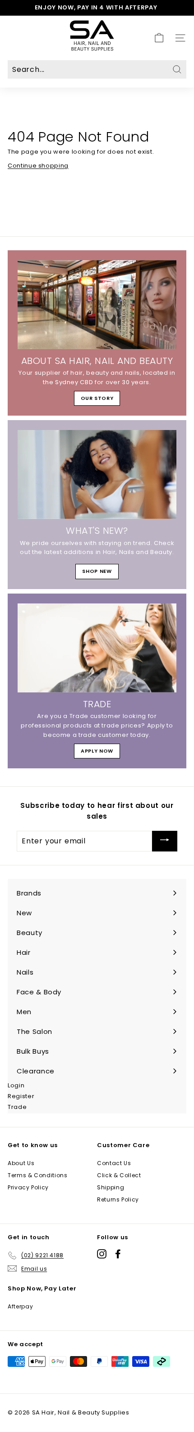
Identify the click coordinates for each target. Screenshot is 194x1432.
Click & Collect (119, 1175)
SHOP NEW (96, 571)
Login (16, 1085)
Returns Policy (118, 1199)
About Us (21, 1163)
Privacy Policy (28, 1187)
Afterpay (20, 1306)
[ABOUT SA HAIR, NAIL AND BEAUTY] (97, 304)
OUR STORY (97, 398)
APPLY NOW (97, 750)
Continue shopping (38, 165)
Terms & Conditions (38, 1175)
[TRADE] (97, 647)
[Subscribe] (164, 841)
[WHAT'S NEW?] (97, 474)
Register (21, 1096)
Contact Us (114, 1163)
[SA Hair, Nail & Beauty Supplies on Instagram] (101, 1254)
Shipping (110, 1187)
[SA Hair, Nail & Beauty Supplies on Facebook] (118, 1254)
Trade (17, 1107)
